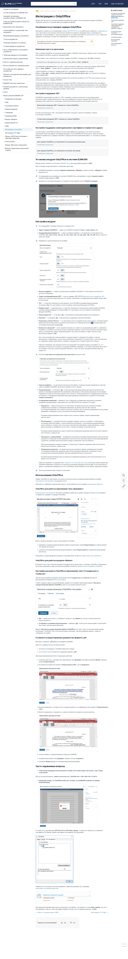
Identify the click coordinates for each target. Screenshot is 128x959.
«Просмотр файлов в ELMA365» (92, 566)
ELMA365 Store (65, 163)
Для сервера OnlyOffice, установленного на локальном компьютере (61, 142)
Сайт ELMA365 (117, 4)
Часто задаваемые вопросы (116, 44)
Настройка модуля (116, 37)
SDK (106, 4)
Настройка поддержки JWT (117, 21)
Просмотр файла (60, 579)
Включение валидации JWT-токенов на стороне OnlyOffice (58, 105)
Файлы (65, 481)
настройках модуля (46, 652)
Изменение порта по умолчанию (117, 17)
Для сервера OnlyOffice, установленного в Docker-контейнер (58, 150)
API (100, 4)
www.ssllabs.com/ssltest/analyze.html (47, 888)
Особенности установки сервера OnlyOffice (118, 14)
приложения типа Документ (45, 481)
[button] (74, 4)
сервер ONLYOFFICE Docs (70, 31)
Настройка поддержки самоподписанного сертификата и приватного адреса (117, 26)
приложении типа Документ (46, 493)
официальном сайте (93, 35)
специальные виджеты (95, 484)
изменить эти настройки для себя (76, 462)
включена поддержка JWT (95, 296)
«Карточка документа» (93, 556)
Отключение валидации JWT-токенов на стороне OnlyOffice (58, 119)
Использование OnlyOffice (115, 40)
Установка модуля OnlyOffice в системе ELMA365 (116, 33)
